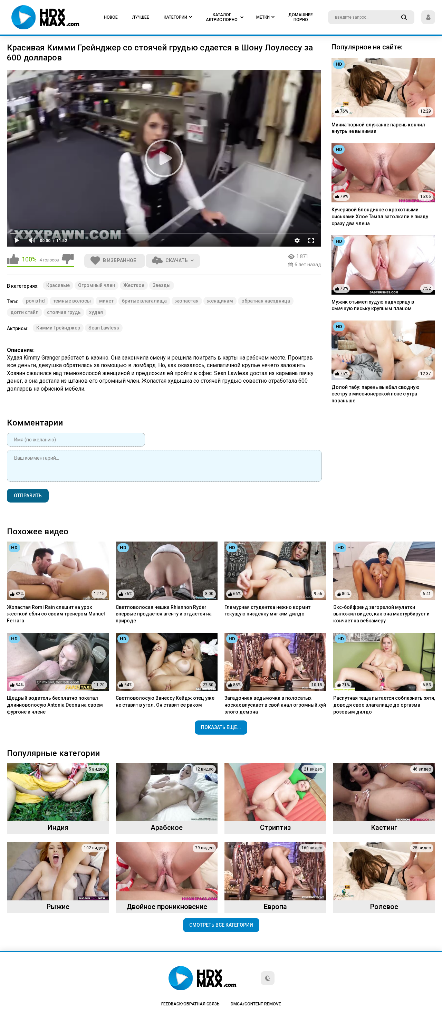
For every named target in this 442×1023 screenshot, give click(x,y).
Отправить (28, 495)
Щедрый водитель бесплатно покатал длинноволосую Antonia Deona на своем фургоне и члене (55, 704)
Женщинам (220, 301)
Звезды (162, 285)
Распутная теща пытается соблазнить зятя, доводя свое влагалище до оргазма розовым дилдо (384, 704)
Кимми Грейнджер (58, 328)
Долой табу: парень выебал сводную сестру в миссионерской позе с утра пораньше (376, 393)
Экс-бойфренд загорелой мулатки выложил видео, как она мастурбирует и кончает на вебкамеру (381, 613)
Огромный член (96, 285)
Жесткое (133, 285)
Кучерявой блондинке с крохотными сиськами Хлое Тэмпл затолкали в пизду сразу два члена (380, 216)
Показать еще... (221, 727)
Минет (106, 301)
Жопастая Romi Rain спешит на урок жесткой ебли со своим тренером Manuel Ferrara (56, 613)
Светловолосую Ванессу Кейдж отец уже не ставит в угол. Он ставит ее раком (165, 701)
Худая (96, 312)
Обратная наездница (265, 301)
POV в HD (35, 301)
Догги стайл (24, 312)
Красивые (58, 285)
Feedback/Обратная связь (190, 1004)
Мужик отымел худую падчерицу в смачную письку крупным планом (373, 305)
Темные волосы (72, 301)
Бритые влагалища (144, 301)
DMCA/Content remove (256, 1004)
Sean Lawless (103, 328)
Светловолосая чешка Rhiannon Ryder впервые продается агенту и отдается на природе (164, 613)
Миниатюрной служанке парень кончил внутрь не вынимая (378, 128)
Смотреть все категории (221, 925)
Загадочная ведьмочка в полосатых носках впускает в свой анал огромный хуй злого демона (275, 704)
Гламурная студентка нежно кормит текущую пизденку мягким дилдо (267, 610)
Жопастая (187, 301)
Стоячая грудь (64, 312)
